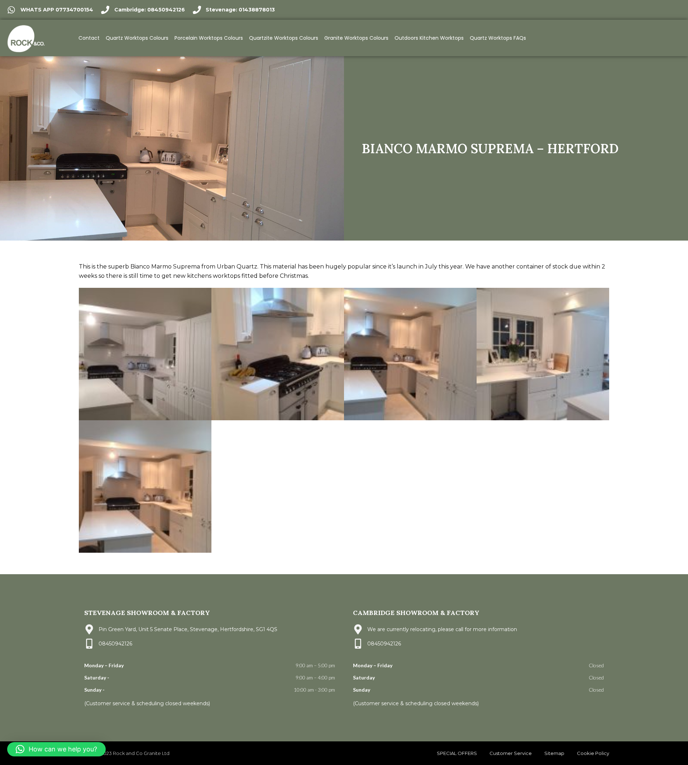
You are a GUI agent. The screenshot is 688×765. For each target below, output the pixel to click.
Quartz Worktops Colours (137, 38)
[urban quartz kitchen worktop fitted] (410, 354)
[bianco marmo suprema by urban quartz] (145, 354)
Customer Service (510, 753)
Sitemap (554, 753)
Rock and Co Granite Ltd (142, 753)
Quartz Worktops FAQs (498, 38)
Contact (89, 38)
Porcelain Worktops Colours (209, 38)
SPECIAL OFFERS (457, 753)
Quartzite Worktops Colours (283, 38)
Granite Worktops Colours (356, 38)
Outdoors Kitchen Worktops (429, 38)
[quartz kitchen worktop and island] (145, 486)
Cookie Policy (593, 753)
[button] (56, 749)
